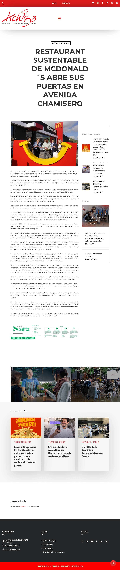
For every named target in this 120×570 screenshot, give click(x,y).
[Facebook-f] (102, 2)
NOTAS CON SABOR (60, 43)
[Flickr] (117, 2)
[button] (2, 3)
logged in (22, 507)
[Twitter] (107, 2)
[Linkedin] (112, 2)
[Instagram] (98, 2)
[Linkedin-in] (101, 540)
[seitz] (44, 342)
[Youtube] (93, 2)
